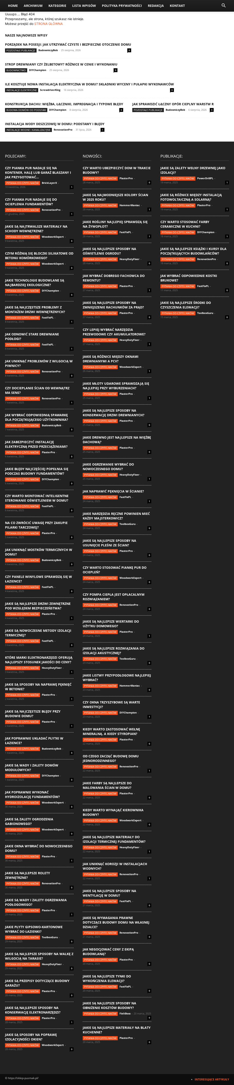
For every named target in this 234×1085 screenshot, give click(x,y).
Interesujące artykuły (212, 1079)
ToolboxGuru (50, 937)
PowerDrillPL (205, 178)
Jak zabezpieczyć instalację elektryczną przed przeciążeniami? (36, 444)
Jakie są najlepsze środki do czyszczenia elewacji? (185, 304)
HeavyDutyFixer (52, 667)
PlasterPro (48, 452)
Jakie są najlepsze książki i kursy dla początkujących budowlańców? (193, 251)
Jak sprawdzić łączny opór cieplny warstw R (173, 104)
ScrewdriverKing (50, 90)
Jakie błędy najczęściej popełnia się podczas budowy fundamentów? (36, 471)
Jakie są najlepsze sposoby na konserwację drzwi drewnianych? (113, 412)
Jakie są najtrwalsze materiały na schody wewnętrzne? (36, 228)
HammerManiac (130, 205)
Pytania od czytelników (22, 183)
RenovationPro (63, 129)
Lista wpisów (84, 5)
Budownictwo (16, 70)
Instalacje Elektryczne (21, 90)
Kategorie (57, 5)
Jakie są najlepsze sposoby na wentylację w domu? (109, 893)
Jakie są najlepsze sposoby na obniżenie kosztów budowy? (109, 1005)
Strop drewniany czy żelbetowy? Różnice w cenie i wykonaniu (61, 64)
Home (13, 5)
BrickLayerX (49, 182)
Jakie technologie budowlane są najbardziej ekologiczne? (34, 282)
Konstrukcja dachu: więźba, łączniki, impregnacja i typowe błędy (64, 104)
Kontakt (177, 5)
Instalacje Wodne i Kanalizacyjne (28, 130)
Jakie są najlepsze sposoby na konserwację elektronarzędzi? (33, 1010)
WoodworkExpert (53, 236)
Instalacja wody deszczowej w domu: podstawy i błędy (54, 124)
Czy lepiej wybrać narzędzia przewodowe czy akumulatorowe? (114, 331)
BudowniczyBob (48, 50)
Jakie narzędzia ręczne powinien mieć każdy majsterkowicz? (116, 515)
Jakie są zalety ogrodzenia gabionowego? (29, 821)
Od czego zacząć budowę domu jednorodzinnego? (111, 758)
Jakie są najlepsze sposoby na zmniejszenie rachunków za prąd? (113, 304)
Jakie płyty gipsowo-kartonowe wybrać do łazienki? (34, 929)
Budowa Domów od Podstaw (26, 110)
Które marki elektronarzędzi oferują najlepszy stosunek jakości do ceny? (38, 659)
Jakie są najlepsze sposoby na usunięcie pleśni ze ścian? (109, 542)
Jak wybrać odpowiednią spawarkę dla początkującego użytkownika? (36, 417)
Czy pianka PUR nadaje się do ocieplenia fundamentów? (31, 201)
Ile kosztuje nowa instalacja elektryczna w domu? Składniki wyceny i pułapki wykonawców (89, 84)
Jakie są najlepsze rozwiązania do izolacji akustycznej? (113, 650)
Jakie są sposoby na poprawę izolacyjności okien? (31, 1036)
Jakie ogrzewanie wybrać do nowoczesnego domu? (108, 466)
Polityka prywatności (122, 5)
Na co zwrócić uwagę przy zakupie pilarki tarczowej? (36, 525)
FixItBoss (125, 1013)
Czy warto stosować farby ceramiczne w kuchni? (184, 224)
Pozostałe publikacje (20, 50)
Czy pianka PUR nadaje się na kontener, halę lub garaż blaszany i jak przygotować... (38, 172)
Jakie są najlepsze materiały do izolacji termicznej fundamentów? (114, 839)
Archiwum (33, 5)
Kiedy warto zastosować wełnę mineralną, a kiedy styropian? (111, 731)
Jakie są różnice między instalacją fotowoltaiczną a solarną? (191, 197)
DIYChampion (37, 70)
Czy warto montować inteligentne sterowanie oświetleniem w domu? (37, 498)
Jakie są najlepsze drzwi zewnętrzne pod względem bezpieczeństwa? (38, 605)
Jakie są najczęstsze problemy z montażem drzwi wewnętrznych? (35, 309)
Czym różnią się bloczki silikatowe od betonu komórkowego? (39, 255)
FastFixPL (47, 317)
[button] (223, 6)
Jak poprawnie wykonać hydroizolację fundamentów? (32, 794)
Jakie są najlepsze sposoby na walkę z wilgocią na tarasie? (39, 956)
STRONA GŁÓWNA (48, 24)
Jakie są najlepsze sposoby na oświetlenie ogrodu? (109, 251)
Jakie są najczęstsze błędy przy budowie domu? (33, 713)
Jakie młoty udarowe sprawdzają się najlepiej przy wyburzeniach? (116, 385)
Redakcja (156, 5)
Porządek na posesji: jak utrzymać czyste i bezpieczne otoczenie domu (68, 44)
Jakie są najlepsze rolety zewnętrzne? (27, 875)
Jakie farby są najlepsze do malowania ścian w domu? (107, 785)
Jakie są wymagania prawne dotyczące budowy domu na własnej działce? (116, 922)
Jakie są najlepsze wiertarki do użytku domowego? (111, 623)
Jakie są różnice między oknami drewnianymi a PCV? (110, 358)
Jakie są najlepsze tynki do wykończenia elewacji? (107, 978)
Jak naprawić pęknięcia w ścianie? (113, 491)
